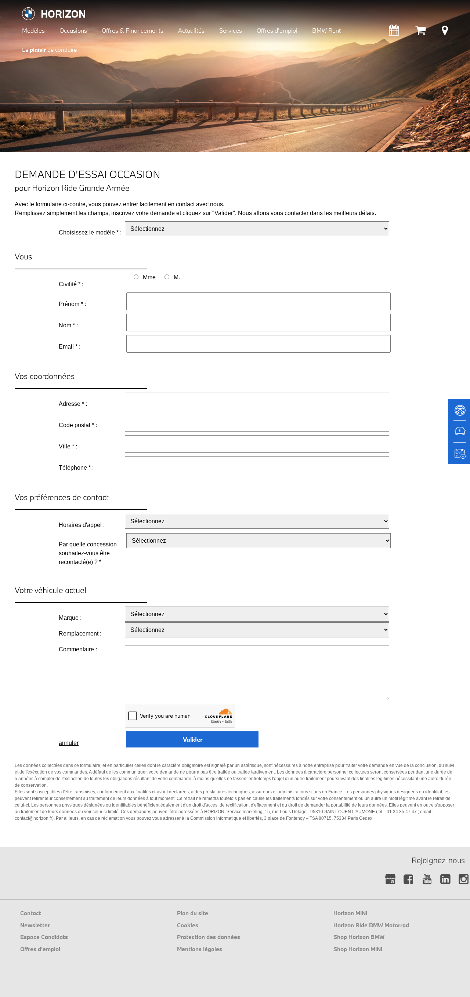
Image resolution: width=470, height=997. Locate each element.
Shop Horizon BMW (358, 936)
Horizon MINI (350, 913)
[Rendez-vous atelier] (394, 32)
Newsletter (35, 925)
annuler (69, 743)
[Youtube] (426, 879)
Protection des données (208, 936)
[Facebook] (408, 879)
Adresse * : (73, 404)
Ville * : (68, 446)
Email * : (69, 346)
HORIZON (63, 13)
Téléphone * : (76, 468)
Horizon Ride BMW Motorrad (371, 925)
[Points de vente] (445, 32)
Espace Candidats (44, 936)
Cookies (187, 925)
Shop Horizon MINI (357, 949)
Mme (149, 277)
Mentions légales (199, 949)
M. (177, 277)
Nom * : (68, 325)
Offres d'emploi (40, 949)
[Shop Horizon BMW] (420, 32)
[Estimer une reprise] (459, 435)
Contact (30, 913)
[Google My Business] (390, 879)
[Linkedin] (445, 879)
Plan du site (192, 913)
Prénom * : (72, 304)
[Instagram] (463, 879)
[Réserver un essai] (459, 413)
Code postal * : (78, 425)
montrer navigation (20, 5)
